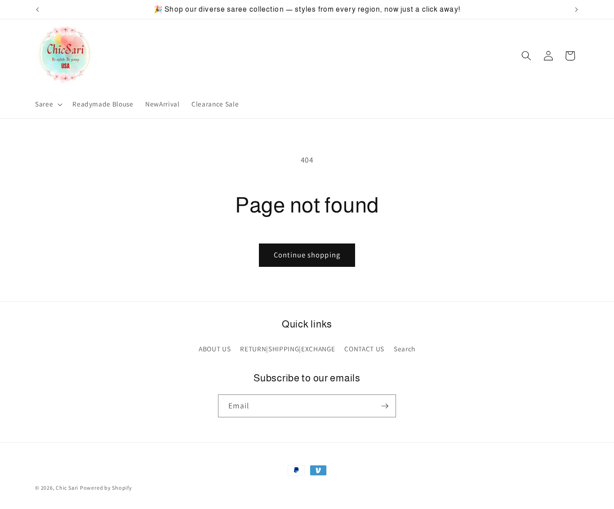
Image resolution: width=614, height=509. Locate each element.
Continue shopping (307, 255)
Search (404, 348)
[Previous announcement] (38, 9)
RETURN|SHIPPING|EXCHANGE (287, 348)
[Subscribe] (385, 406)
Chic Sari (67, 487)
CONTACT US (364, 348)
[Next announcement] (577, 9)
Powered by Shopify (106, 487)
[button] (48, 104)
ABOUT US (215, 348)
